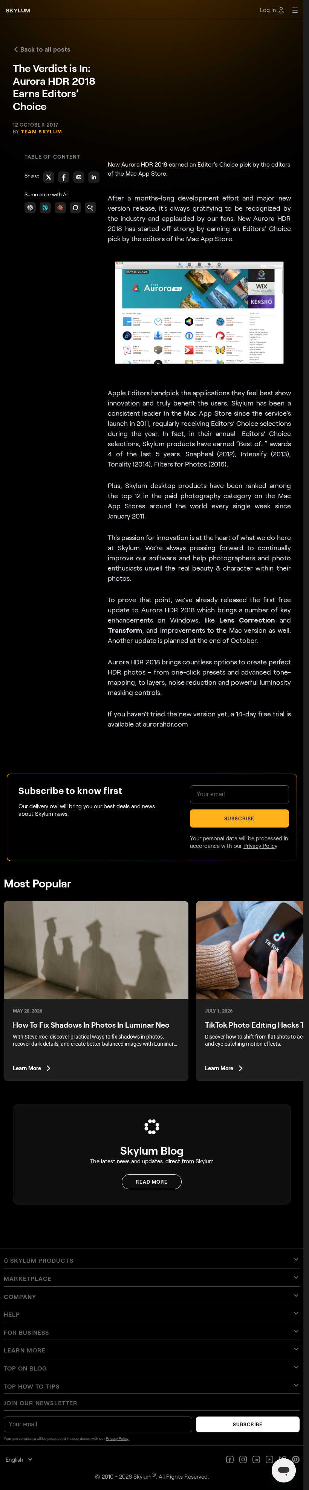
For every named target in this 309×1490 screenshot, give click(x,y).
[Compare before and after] (152, 708)
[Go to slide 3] (153, 782)
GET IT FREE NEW (232, 837)
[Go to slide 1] (146, 782)
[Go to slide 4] (157, 782)
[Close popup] (278, 614)
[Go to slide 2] (150, 782)
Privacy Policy (219, 857)
